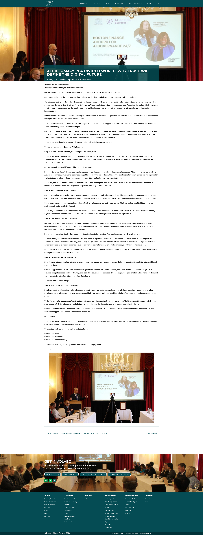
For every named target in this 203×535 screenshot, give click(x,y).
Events (106, 4)
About (83, 4)
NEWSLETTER (52, 474)
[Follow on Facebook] (54, 480)
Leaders (94, 4)
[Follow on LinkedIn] (46, 480)
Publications (134, 4)
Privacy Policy (117, 533)
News (77, 80)
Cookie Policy (145, 533)
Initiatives (118, 4)
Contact (148, 4)
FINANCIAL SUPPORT (119, 474)
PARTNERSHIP (70, 474)
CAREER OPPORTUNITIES (93, 474)
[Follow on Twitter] (50, 480)
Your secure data (131, 533)
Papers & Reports (66, 80)
